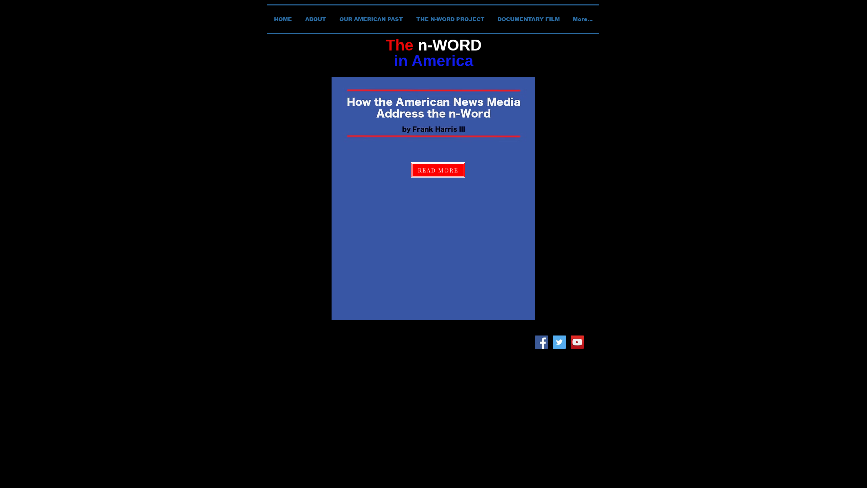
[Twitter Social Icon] (559, 342)
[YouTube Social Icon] (577, 342)
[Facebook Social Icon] (541, 342)
